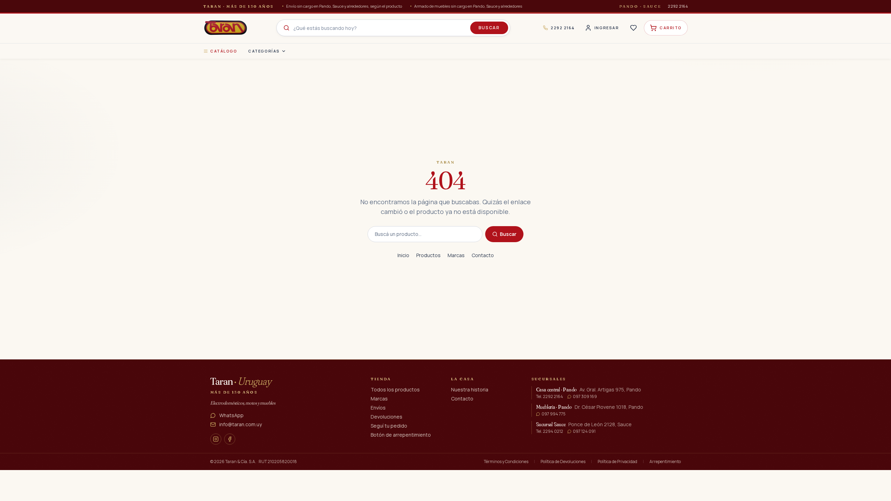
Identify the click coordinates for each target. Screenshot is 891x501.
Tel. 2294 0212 (549, 431)
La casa (462, 378)
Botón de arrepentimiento (401, 434)
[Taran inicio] (225, 27)
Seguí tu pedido (389, 425)
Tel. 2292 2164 (549, 396)
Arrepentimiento (665, 461)
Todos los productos (395, 389)
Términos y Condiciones (506, 461)
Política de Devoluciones (563, 461)
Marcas (456, 255)
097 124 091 (584, 431)
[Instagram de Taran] (215, 439)
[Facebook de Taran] (229, 439)
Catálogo (223, 51)
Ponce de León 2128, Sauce (600, 424)
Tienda (381, 378)
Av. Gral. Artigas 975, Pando (610, 389)
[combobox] (393, 27)
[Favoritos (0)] (633, 27)
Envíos (378, 407)
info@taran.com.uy (240, 424)
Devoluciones (386, 416)
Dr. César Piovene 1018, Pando (609, 407)
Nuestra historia (469, 389)
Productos (428, 255)
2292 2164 (678, 6)
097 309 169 (585, 396)
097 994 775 (554, 414)
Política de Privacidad (617, 461)
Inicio (403, 255)
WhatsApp (231, 415)
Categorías (263, 51)
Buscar (489, 28)
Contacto (483, 255)
